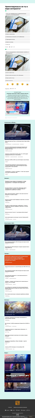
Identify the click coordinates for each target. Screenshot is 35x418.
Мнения (6, 178)
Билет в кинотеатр (10, 34)
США (5, 332)
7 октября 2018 (7, 44)
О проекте (10, 407)
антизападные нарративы (8, 326)
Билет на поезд (10, 42)
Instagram (24, 410)
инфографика (11, 138)
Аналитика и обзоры (9, 122)
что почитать (14, 219)
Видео (6, 352)
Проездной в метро (11, 39)
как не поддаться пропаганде (17, 138)
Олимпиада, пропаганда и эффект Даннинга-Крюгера (17, 93)
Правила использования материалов (20, 407)
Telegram (18, 410)
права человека (7, 196)
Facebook (8, 410)
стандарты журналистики (12, 249)
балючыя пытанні (7, 214)
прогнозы (6, 174)
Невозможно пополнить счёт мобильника (15, 36)
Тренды (6, 253)
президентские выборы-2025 (8, 168)
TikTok (29, 410)
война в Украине (7, 202)
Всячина (6, 300)
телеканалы (14, 284)
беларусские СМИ (7, 138)
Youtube (13, 410)
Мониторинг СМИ (9, 223)
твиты (13, 314)
